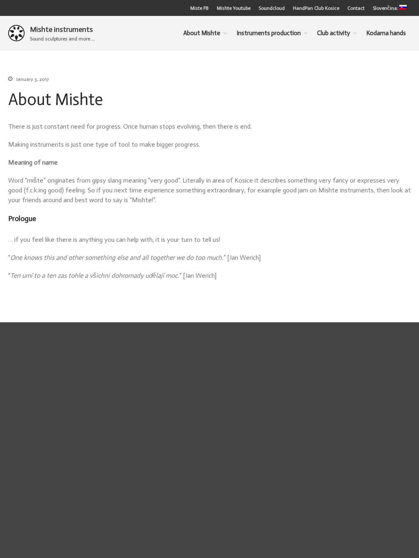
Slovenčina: (386, 8)
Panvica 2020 (349, 323)
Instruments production (269, 33)
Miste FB (199, 8)
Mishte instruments (61, 29)
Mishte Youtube (233, 8)
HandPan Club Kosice (316, 8)
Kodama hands (348, 347)
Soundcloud (272, 8)
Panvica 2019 (348, 335)
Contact (356, 8)
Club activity (333, 33)
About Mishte (201, 33)
